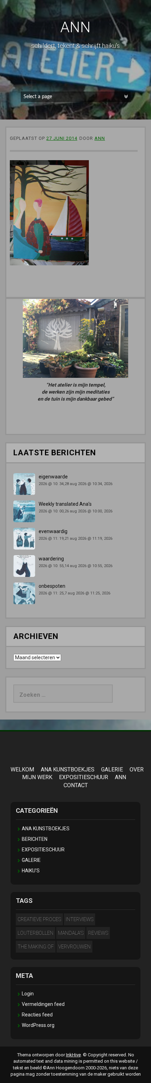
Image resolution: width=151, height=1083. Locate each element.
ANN (75, 27)
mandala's (71, 933)
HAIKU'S (31, 870)
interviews (79, 919)
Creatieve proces (39, 919)
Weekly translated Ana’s (65, 504)
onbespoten (52, 586)
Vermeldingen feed (43, 1004)
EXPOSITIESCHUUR (83, 777)
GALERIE (112, 769)
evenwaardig (53, 531)
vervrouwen (74, 946)
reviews (98, 933)
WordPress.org (38, 1025)
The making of (36, 946)
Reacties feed (37, 1014)
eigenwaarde (53, 476)
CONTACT (76, 785)
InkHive (73, 1054)
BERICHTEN (34, 839)
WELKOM (22, 769)
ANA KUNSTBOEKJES (67, 769)
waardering (51, 558)
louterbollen (35, 933)
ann (99, 138)
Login (28, 993)
